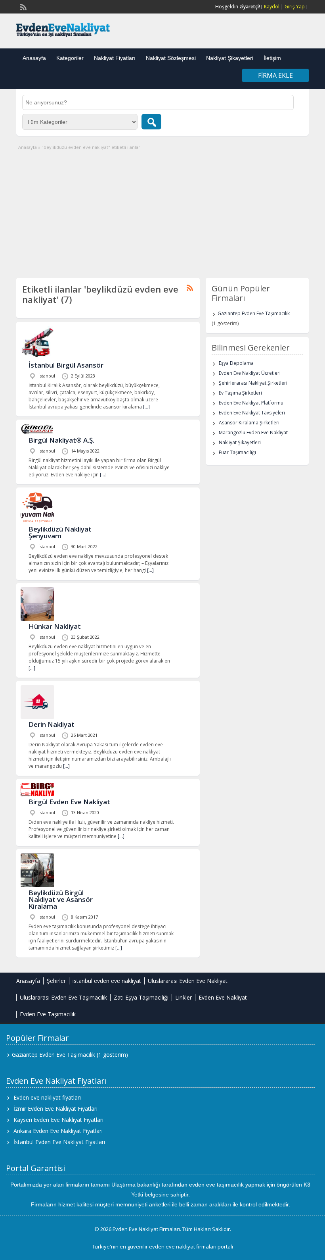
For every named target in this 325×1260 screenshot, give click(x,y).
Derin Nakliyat (52, 724)
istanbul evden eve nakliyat (107, 980)
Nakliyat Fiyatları (115, 58)
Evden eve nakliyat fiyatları (47, 1097)
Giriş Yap (295, 6)
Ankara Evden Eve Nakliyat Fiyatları (58, 1131)
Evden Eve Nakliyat (223, 997)
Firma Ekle (275, 75)
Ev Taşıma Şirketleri (240, 392)
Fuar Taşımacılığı (237, 452)
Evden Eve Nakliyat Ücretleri (250, 373)
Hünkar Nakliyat (55, 626)
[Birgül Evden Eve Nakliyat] (37, 794)
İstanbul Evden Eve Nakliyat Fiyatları (59, 1142)
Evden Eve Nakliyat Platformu (251, 402)
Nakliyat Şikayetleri (229, 58)
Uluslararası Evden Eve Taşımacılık (63, 997)
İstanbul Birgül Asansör (66, 365)
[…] (146, 406)
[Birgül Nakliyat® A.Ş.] (37, 433)
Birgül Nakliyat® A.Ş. (61, 440)
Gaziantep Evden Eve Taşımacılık (254, 313)
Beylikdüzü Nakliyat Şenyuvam (60, 532)
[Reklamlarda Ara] (151, 121)
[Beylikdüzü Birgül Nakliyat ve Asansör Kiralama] (37, 885)
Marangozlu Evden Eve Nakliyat (253, 432)
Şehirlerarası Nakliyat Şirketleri (253, 383)
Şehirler (56, 980)
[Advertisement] (162, 210)
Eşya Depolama (236, 363)
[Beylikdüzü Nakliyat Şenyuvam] (37, 521)
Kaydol (271, 6)
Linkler (183, 997)
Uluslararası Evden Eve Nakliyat (188, 980)
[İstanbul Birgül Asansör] (37, 357)
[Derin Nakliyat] (37, 717)
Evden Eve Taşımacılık (48, 1014)
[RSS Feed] (22, 6)
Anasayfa (34, 58)
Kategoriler (70, 58)
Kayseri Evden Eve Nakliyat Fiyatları (58, 1119)
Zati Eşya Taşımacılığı (141, 997)
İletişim (272, 58)
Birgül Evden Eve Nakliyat (69, 801)
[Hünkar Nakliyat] (37, 619)
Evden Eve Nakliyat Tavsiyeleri (252, 412)
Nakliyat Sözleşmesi (171, 58)
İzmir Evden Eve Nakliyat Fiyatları (55, 1108)
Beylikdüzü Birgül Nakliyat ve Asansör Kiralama (61, 899)
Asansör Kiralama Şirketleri (249, 422)
